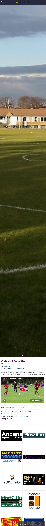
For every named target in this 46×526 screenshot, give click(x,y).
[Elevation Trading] (34, 435)
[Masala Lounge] (34, 501)
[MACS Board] (12, 457)
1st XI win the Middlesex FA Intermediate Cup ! (13, 368)
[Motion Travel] (12, 479)
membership (23, 416)
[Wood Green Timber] (12, 501)
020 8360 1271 (1, 2)
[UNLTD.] (34, 479)
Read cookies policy (23, 524)
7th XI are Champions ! (7, 366)
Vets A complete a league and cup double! (12, 363)
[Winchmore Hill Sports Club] (23, 2)
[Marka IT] (34, 457)
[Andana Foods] (12, 435)
